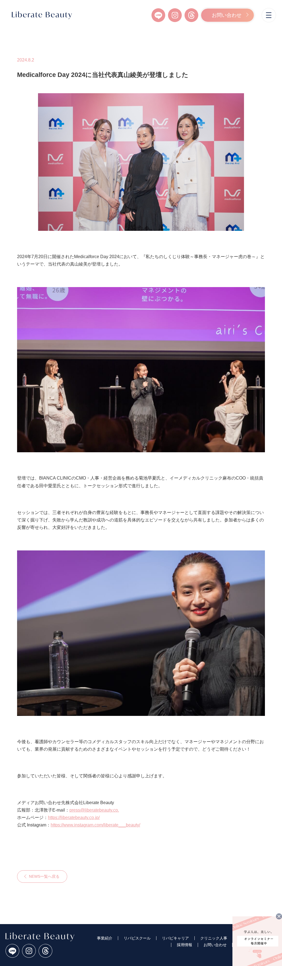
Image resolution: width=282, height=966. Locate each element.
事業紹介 (104, 938)
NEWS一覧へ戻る (44, 876)
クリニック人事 (213, 938)
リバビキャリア (175, 938)
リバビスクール (137, 938)
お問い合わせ (227, 15)
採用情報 (184, 945)
